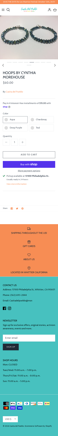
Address (7, 289)
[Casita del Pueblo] (29, 10)
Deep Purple (16, 127)
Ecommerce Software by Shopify (38, 426)
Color (5, 113)
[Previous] (3, 65)
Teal (38, 127)
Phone (6, 295)
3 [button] (20, 62)
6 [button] (37, 62)
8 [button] (49, 62)
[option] (29, 37)
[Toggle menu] (3, 10)
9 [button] (29, 65)
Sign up (10, 347)
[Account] (49, 10)
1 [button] (9, 62)
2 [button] (15, 62)
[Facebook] (4, 308)
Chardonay (41, 119)
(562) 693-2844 (18, 295)
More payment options (29, 171)
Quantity (7, 136)
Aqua (12, 119)
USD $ (8, 419)
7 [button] (43, 62)
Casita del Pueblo (14, 91)
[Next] (55, 65)
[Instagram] (9, 308)
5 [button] (32, 62)
